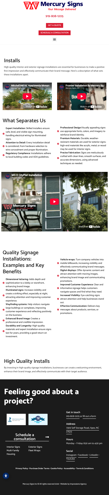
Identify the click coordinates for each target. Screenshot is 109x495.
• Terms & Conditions (84, 468)
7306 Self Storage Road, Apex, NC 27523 (82, 430)
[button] (54, 39)
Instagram (71, 455)
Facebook (83, 455)
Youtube (70, 459)
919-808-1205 (54, 16)
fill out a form (89, 416)
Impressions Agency (78, 484)
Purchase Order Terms (39, 468)
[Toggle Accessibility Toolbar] (6, 476)
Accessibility (69, 468)
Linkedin (93, 455)
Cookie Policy (57, 468)
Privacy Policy (22, 468)
